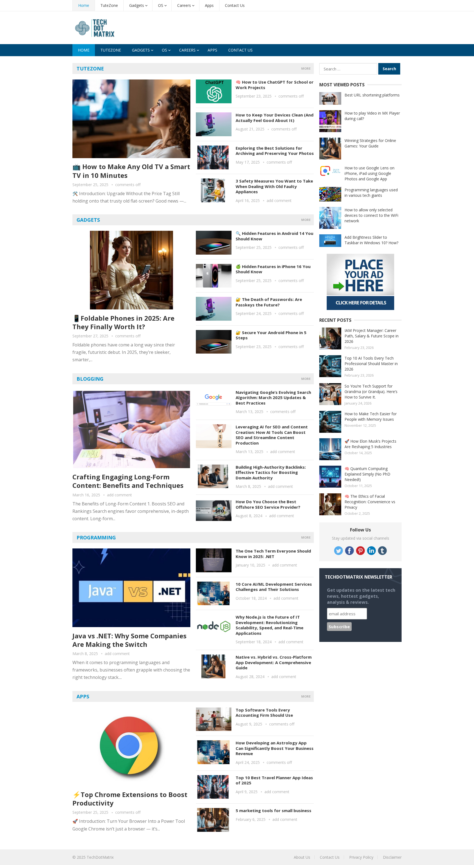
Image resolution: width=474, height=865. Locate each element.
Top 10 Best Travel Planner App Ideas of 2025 (274, 780)
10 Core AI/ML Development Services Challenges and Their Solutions (274, 586)
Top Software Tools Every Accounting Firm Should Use (264, 712)
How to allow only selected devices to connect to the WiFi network (371, 215)
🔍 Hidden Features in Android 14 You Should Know (274, 236)
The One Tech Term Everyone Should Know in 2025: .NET (273, 553)
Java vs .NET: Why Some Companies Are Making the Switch (129, 640)
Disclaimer (392, 857)
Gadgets (136, 5)
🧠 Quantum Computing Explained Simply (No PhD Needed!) (367, 474)
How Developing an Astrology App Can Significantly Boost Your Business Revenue (275, 748)
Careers (184, 5)
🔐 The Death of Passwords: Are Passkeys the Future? (269, 302)
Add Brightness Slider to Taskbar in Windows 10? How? (371, 240)
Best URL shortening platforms (372, 95)
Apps (209, 5)
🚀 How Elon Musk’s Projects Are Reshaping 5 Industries (370, 444)
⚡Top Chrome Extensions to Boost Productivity (129, 798)
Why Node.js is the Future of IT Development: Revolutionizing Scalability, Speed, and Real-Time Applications (269, 625)
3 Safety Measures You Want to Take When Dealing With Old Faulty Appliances (274, 186)
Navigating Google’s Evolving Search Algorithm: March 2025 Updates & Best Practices (273, 397)
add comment (279, 200)
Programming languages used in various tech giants (371, 192)
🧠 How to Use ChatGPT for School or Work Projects (275, 84)
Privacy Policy (361, 857)
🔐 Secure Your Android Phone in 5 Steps (271, 335)
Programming (96, 537)
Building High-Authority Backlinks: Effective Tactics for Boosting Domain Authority (271, 472)
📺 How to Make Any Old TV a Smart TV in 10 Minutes (131, 171)
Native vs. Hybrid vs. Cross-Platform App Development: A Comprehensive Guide (274, 662)
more (306, 68)
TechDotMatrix (100, 857)
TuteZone (109, 5)
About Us (302, 857)
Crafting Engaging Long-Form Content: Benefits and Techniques (128, 481)
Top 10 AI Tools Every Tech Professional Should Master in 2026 (371, 363)
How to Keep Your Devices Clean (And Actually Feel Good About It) (275, 117)
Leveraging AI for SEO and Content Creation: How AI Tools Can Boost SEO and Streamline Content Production (272, 435)
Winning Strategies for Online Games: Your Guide (370, 143)
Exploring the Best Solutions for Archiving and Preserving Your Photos (275, 150)
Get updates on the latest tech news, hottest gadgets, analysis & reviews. (361, 596)
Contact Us (235, 5)
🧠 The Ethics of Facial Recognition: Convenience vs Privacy (370, 502)
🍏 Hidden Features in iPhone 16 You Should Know (273, 269)
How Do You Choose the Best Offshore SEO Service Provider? (268, 504)
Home (83, 5)
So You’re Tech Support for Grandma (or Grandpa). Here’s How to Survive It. (371, 391)
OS (160, 5)
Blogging (90, 378)
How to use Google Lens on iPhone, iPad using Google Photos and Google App (369, 173)
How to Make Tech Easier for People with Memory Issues (371, 416)
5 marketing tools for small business (273, 810)
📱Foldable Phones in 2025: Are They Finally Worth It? (123, 322)
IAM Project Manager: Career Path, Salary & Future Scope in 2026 (372, 336)
